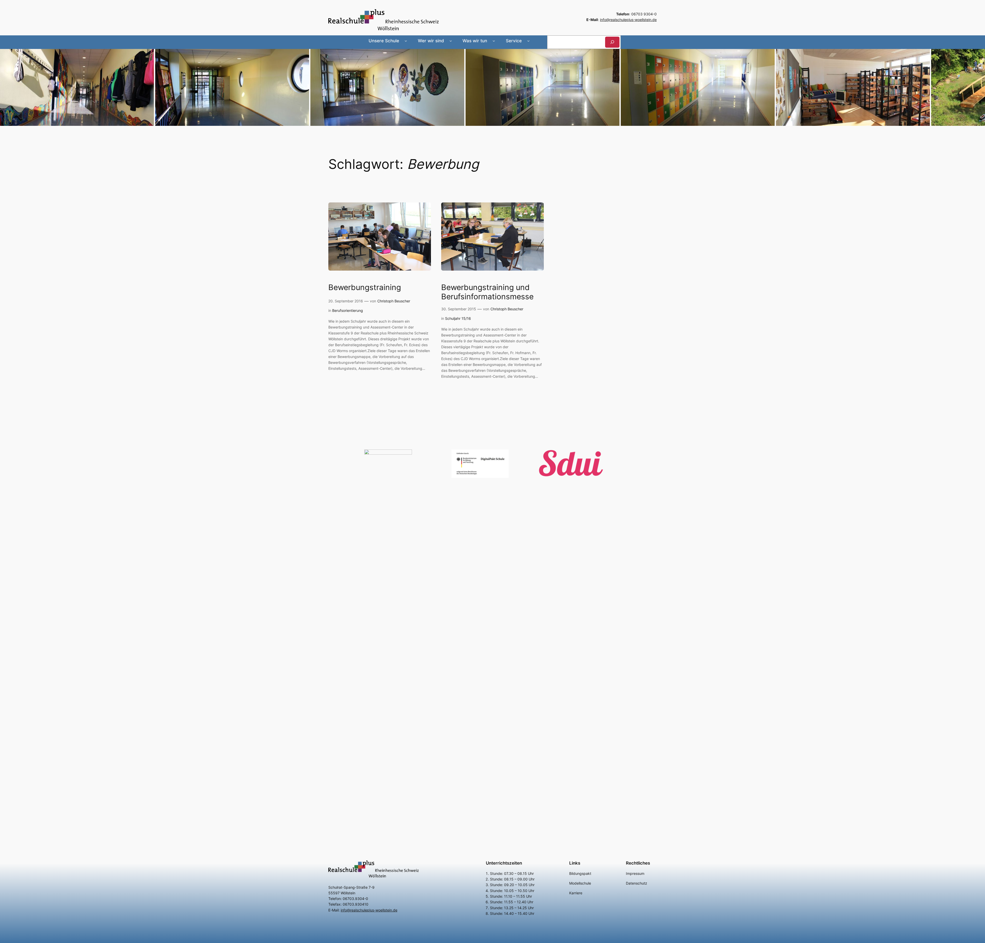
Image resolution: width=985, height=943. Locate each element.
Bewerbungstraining (364, 287)
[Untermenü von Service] (528, 40)
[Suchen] (612, 42)
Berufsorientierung (347, 310)
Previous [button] (6, 86)
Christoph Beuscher (393, 301)
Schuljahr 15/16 (458, 318)
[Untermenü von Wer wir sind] (450, 40)
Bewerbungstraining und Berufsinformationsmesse (487, 292)
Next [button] (978, 86)
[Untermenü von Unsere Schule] (406, 40)
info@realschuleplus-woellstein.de (628, 19)
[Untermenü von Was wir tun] (494, 40)
